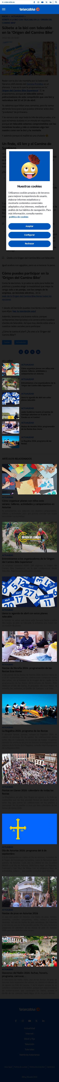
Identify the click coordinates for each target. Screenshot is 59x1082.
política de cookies (18, 217)
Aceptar (29, 226)
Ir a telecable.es (8, 2)
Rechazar (29, 244)
